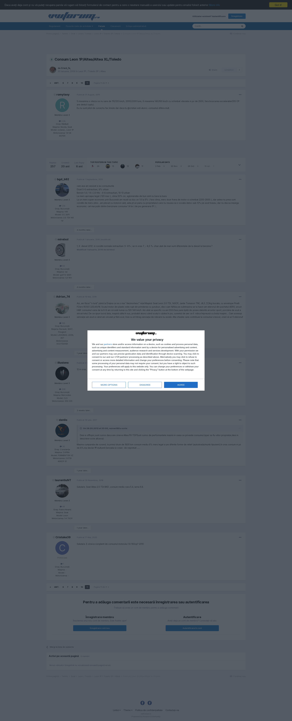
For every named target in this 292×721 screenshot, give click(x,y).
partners (108, 344)
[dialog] (146, 360)
